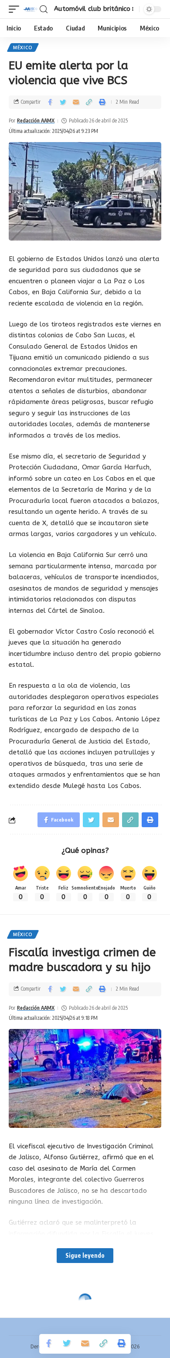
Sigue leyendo (85, 1255)
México (23, 47)
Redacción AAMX (35, 120)
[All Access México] (30, 9)
